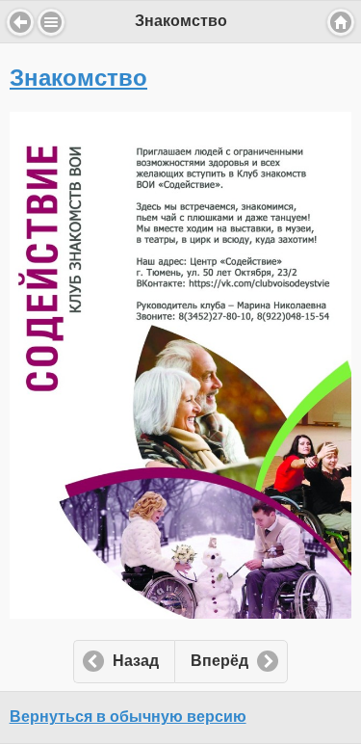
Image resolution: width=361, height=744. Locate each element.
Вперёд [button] (219, 660)
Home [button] (340, 22)
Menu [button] (51, 22)
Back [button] (20, 22)
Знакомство (78, 78)
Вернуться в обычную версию (128, 716)
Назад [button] (136, 660)
